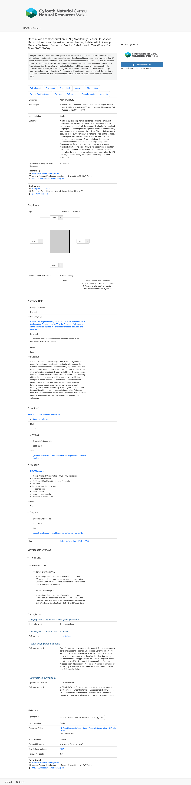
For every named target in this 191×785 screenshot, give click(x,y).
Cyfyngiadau (72, 94)
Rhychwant (50, 88)
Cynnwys (58, 94)
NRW (62, 749)
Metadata (104, 94)
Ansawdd (78, 88)
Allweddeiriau (92, 88)
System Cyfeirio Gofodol (40, 94)
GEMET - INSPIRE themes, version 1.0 (44, 414)
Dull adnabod (35, 88)
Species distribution (40, 419)
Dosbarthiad (65, 88)
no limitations (65, 636)
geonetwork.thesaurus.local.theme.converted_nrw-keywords (58, 533)
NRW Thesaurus (37, 471)
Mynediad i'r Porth (143, 64)
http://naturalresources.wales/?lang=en (48, 178)
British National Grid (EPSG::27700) (74, 541)
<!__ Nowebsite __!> (40, 193)
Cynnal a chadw (88, 94)
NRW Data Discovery (32, 28)
